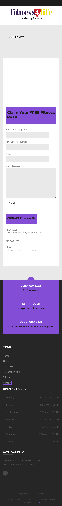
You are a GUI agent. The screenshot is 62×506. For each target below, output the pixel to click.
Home (6, 356)
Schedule (7, 377)
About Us (7, 361)
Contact (7, 383)
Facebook (56, 3)
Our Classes (9, 366)
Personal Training (11, 372)
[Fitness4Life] (31, 14)
